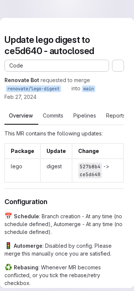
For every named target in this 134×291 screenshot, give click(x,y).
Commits (53, 116)
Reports (115, 116)
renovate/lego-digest (33, 89)
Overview (21, 116)
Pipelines (84, 116)
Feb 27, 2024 (20, 97)
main (88, 89)
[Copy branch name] (66, 88)
